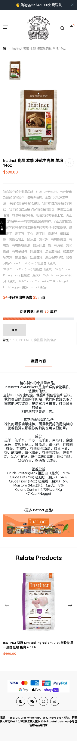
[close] (72, 5)
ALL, (16, 340)
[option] (15, 70)
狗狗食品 (50, 340)
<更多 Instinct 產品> (39, 510)
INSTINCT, (26, 340)
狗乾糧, (39, 340)
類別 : (7, 340)
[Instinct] (38, 525)
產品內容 (38, 361)
